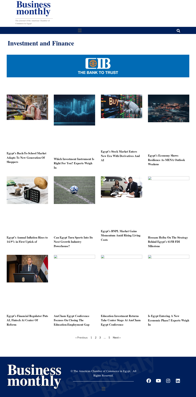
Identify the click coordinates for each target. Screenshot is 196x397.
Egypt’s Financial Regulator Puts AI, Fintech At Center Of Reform (27, 320)
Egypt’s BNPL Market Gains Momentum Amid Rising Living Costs (120, 235)
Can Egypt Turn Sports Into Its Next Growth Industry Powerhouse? (73, 241)
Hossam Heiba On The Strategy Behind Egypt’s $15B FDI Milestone (168, 241)
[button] (79, 30)
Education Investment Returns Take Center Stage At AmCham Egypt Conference (121, 320)
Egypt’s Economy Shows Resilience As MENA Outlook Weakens (166, 159)
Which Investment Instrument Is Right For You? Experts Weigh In (74, 163)
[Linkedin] (178, 380)
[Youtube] (158, 380)
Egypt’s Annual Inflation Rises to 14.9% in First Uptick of (27, 239)
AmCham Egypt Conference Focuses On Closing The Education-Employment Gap (71, 320)
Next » (117, 337)
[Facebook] (148, 380)
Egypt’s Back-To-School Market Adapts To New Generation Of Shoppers (26, 157)
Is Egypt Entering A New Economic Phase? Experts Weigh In (168, 320)
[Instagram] (168, 380)
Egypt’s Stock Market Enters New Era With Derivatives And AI (120, 155)
